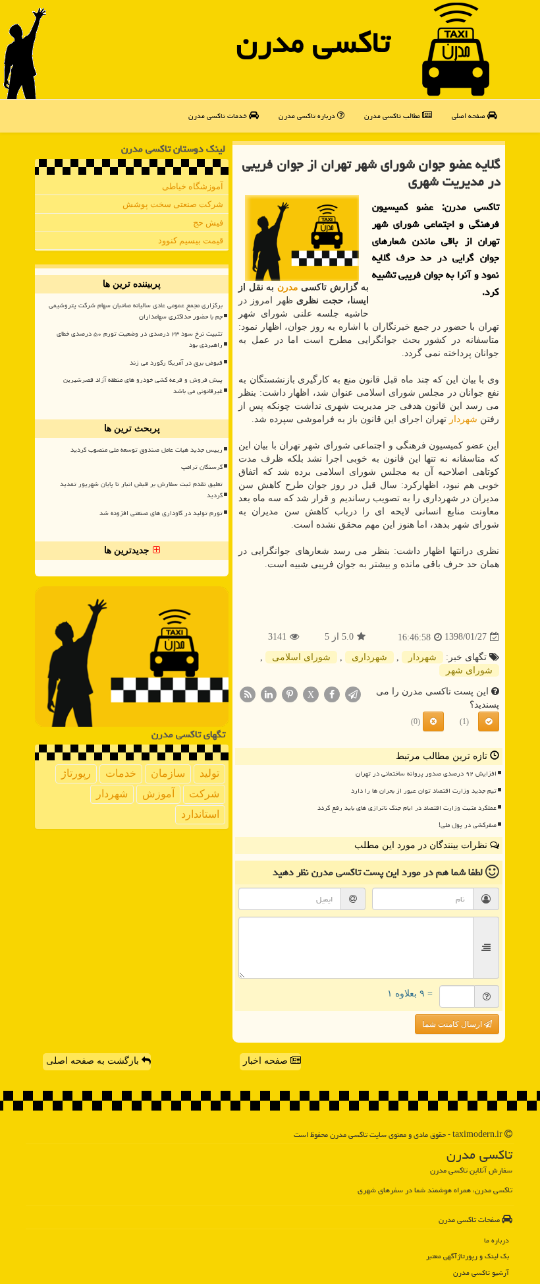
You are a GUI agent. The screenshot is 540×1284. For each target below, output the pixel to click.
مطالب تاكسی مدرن (393, 116)
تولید (209, 773)
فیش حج (208, 223)
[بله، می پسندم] (488, 721)
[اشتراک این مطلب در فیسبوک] (332, 693)
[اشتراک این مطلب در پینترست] (290, 693)
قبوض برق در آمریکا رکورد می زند (176, 362)
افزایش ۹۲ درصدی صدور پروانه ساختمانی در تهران (426, 773)
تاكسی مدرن (313, 42)
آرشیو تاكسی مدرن (481, 1272)
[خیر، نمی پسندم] (433, 721)
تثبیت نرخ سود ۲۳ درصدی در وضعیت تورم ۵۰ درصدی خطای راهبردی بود (140, 339)
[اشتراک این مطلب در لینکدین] (268, 693)
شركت (204, 793)
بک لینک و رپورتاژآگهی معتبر (467, 1256)
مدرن (287, 287)
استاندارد (200, 814)
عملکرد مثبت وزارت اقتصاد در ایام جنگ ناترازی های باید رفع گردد (407, 807)
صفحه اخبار (266, 1061)
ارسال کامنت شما (453, 1024)
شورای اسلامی (301, 657)
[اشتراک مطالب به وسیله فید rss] (247, 693)
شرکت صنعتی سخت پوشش (172, 204)
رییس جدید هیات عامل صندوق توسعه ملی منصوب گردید (146, 449)
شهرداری (369, 657)
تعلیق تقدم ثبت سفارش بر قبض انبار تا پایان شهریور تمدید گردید (141, 489)
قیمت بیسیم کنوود (190, 240)
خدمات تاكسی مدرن (218, 116)
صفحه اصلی (469, 116)
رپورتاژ (76, 773)
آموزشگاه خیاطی (192, 186)
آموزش (158, 793)
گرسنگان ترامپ (202, 467)
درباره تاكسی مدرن (308, 116)
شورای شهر (469, 670)
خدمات (120, 773)
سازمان (168, 773)
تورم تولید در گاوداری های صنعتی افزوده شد (161, 513)
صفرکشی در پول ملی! (468, 825)
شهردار (463, 419)
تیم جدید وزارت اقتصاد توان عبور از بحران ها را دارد (424, 790)
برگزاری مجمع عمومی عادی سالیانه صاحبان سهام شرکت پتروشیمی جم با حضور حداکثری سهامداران (136, 311)
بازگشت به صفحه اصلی (94, 1061)
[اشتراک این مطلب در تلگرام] (353, 693)
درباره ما (496, 1240)
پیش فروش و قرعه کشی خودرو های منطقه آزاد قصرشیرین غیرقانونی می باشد (143, 385)
